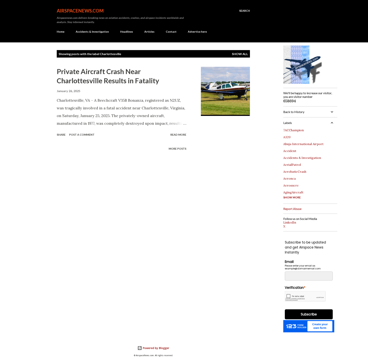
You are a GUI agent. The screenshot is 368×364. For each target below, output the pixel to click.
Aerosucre (291, 185)
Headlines (126, 31)
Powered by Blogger (155, 348)
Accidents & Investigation (92, 31)
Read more (178, 134)
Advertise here (197, 31)
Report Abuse (292, 208)
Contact (171, 31)
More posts (177, 148)
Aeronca (289, 178)
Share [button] (61, 134)
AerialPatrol (292, 165)
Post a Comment (81, 134)
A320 (287, 137)
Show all (240, 54)
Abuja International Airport (303, 144)
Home (60, 31)
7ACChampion (293, 130)
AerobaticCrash (294, 171)
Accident (289, 151)
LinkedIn (289, 222)
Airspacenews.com (80, 10)
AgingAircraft (293, 192)
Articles (149, 31)
